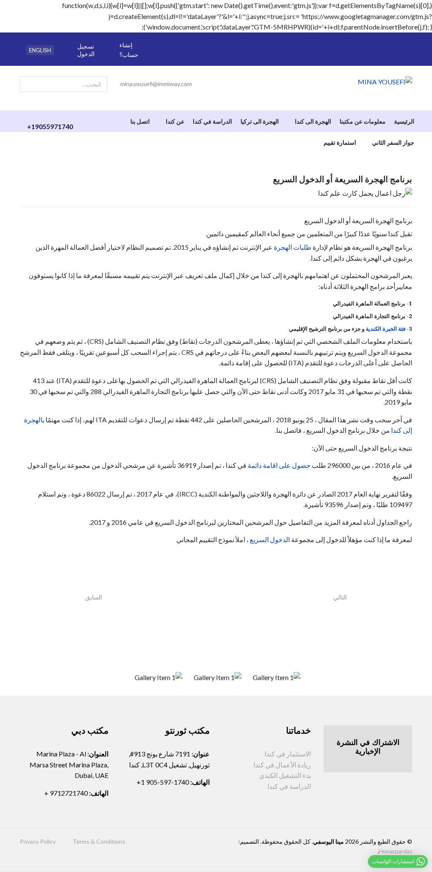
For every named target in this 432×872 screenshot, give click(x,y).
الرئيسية (404, 121)
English (40, 50)
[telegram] (192, 39)
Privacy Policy (38, 841)
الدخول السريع (270, 539)
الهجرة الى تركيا (259, 121)
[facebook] (168, 39)
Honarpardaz (395, 851)
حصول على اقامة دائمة (279, 465)
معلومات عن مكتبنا (363, 121)
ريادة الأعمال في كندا (282, 765)
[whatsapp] (180, 39)
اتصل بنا (140, 121)
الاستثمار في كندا (288, 754)
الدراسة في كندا (212, 121)
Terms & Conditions (99, 841)
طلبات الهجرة (292, 247)
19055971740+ (50, 126)
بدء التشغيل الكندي (285, 775)
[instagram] (180, 58)
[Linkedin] (168, 58)
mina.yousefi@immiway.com (156, 83)
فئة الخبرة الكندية (385, 328)
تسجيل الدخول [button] (85, 50)
